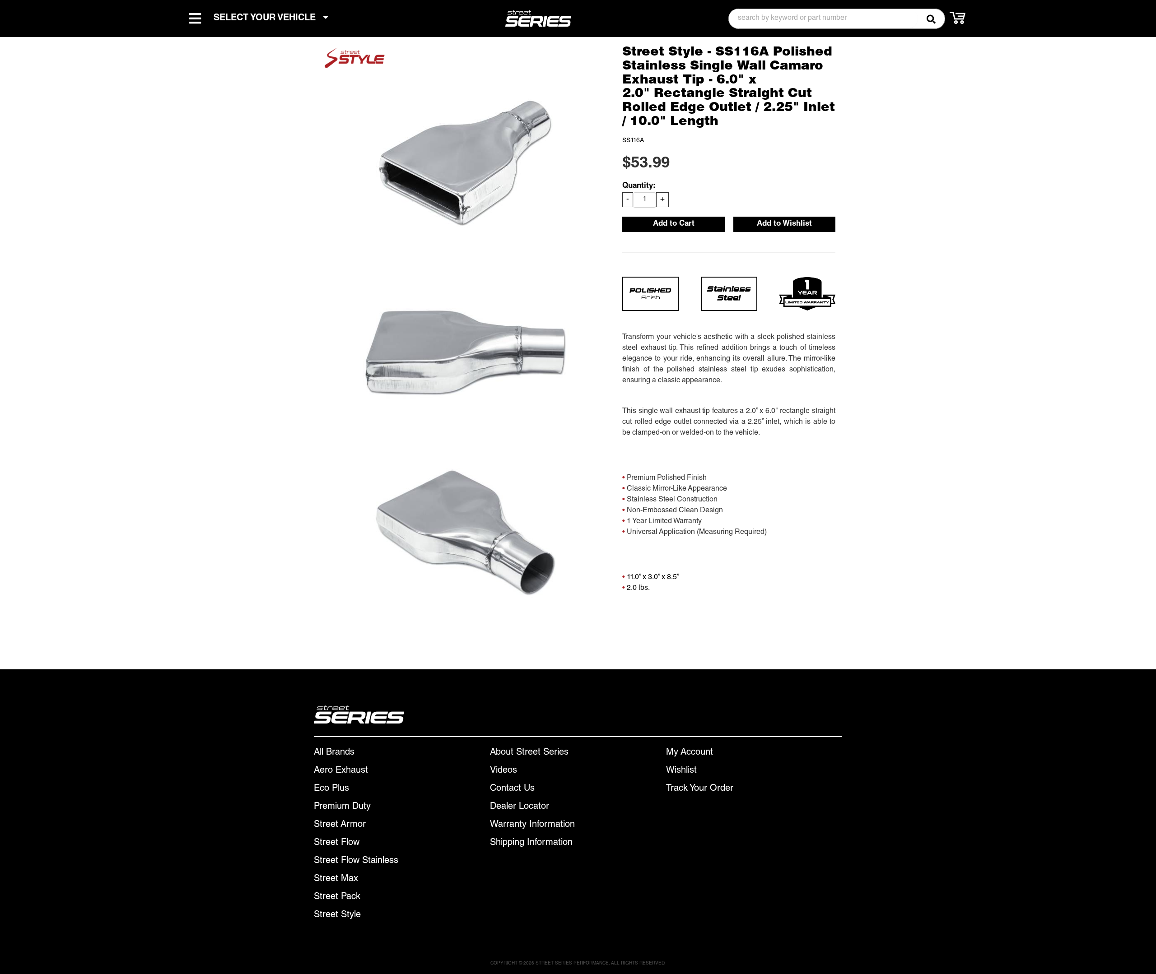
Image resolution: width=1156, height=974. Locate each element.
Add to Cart (674, 224)
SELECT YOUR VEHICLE (266, 18)
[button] (836, 19)
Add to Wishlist (784, 224)
